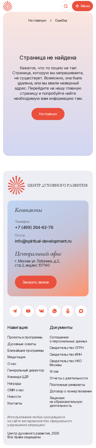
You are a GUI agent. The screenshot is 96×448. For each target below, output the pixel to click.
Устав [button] (54, 371)
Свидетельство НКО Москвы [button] (66, 363)
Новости (14, 396)
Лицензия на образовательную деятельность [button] (66, 402)
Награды (14, 383)
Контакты (14, 403)
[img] (7, 6)
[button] (36, 282)
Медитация (16, 357)
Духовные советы (21, 344)
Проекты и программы (24, 337)
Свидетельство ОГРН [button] (67, 348)
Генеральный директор (25, 370)
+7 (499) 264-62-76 (34, 227)
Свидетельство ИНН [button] (66, 354)
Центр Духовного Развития (57, 185)
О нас (11, 364)
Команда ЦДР (18, 377)
